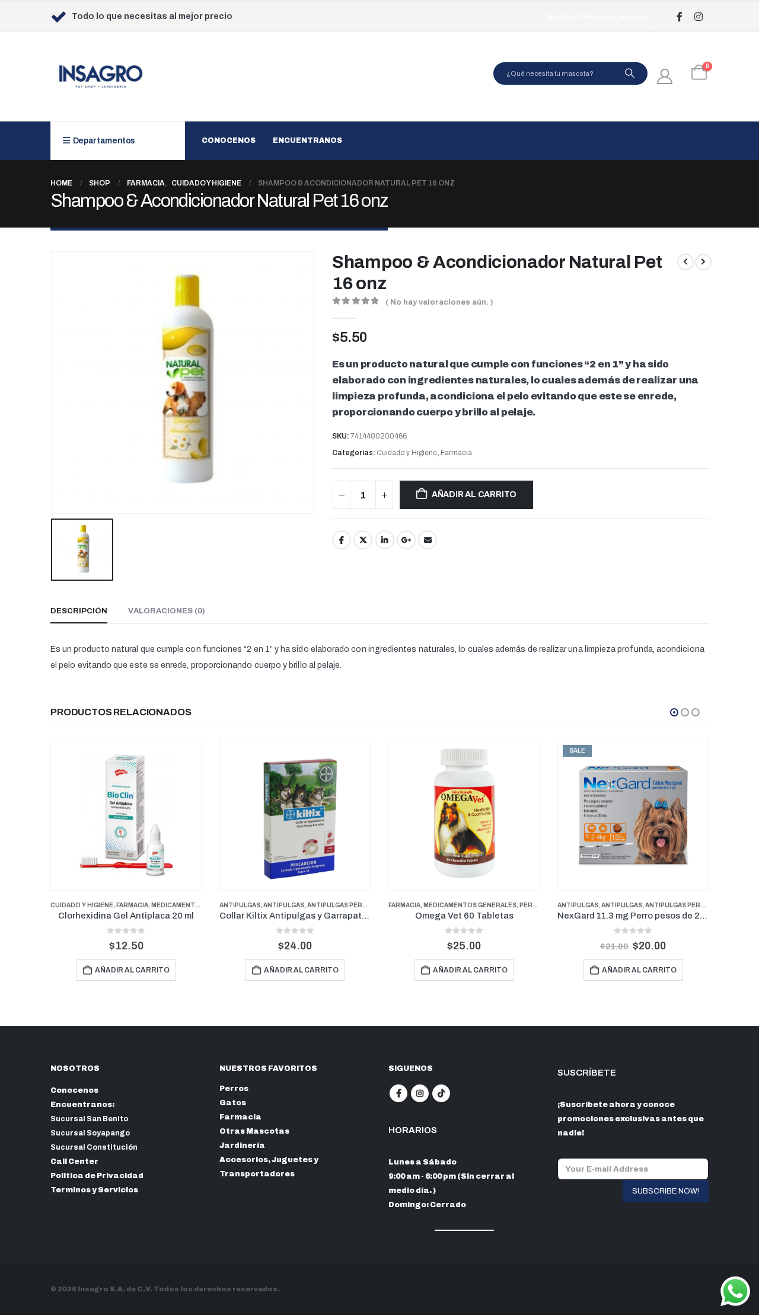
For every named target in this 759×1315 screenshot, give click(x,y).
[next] (703, 262)
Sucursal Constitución (94, 1147)
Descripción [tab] (78, 611)
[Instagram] (698, 16)
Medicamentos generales (197, 905)
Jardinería (242, 1145)
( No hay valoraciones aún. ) (439, 302)
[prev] (685, 262)
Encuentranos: (82, 1104)
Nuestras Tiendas (576, 16)
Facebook (341, 539)
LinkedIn (384, 539)
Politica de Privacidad (96, 1176)
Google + (406, 539)
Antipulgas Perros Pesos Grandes (369, 905)
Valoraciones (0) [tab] (166, 611)
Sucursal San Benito (89, 1119)
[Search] (629, 73)
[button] (674, 712)
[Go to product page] (126, 815)
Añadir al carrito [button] (132, 970)
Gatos (232, 1103)
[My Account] (665, 76)
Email (427, 539)
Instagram (420, 1093)
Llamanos (630, 16)
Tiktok (441, 1093)
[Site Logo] (100, 76)
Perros (533, 905)
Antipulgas (239, 905)
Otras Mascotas (254, 1131)
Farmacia (456, 453)
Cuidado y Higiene (407, 453)
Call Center (74, 1161)
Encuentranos (307, 140)
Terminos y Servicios (94, 1190)
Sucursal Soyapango (90, 1133)
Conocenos (229, 140)
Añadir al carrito (474, 494)
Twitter (362, 539)
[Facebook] (679, 16)
